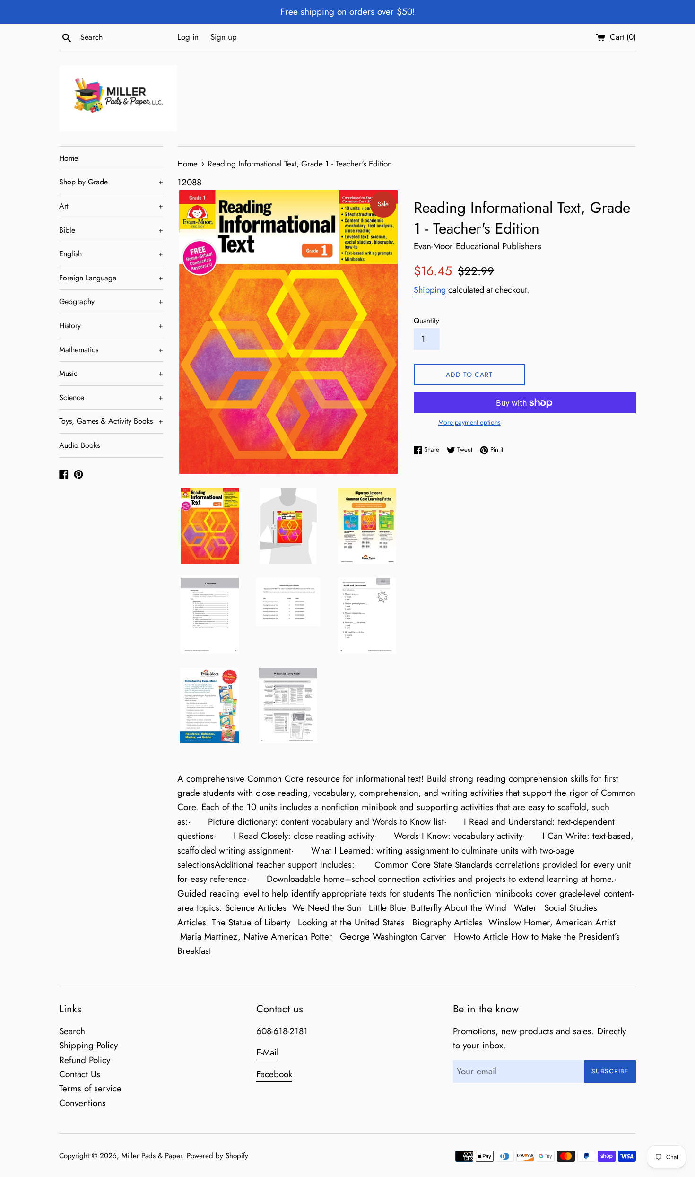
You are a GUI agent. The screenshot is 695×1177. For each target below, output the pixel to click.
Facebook (274, 1074)
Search (72, 1031)
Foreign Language (111, 277)
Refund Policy (84, 1060)
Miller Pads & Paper (152, 1156)
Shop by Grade (111, 181)
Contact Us (79, 1074)
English (111, 253)
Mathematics (111, 349)
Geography (111, 301)
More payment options (469, 422)
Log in (188, 37)
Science (111, 397)
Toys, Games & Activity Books (111, 421)
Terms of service (90, 1088)
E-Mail (267, 1052)
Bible (111, 230)
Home (68, 158)
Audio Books (79, 445)
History (111, 325)
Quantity (426, 320)
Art (111, 206)
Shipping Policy (88, 1045)
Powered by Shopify (217, 1156)
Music (111, 373)
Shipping (430, 290)
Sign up (223, 37)
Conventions (82, 1103)
